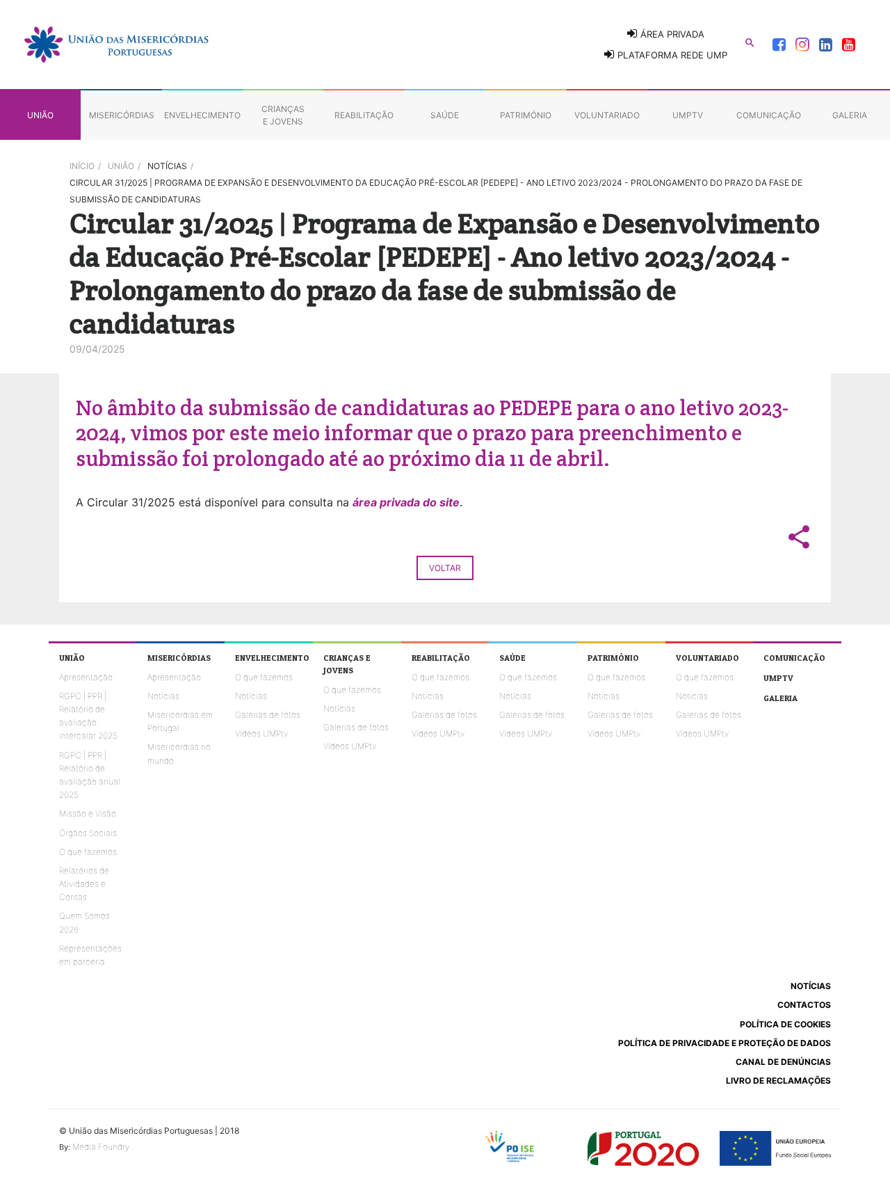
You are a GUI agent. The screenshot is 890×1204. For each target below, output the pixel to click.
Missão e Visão (87, 813)
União (121, 166)
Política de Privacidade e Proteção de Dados (724, 1043)
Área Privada (671, 34)
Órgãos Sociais (88, 833)
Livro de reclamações (778, 1080)
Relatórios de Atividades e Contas (84, 883)
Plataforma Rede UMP (671, 55)
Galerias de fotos (267, 714)
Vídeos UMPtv (261, 733)
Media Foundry (100, 1146)
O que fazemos (88, 851)
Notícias (163, 696)
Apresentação (86, 677)
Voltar (445, 568)
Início (82, 166)
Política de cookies (785, 1024)
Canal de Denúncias (783, 1062)
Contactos (804, 1005)
